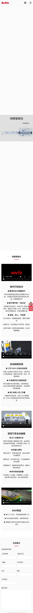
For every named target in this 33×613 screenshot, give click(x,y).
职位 (18, 571)
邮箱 (3, 562)
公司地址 (4, 579)
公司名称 (20, 562)
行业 (2, 571)
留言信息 (4, 588)
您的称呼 (5, 554)
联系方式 (21, 554)
